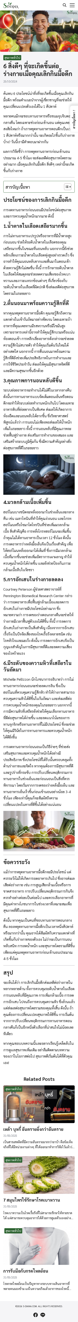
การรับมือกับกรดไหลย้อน (25, 1271)
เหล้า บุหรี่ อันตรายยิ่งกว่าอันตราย (33, 1129)
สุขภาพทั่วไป (12, 57)
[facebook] (35, 1315)
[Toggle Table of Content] (65, 186)
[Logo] (11, 5)
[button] (74, 119)
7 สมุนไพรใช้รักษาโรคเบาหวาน (31, 1200)
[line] (42, 1315)
